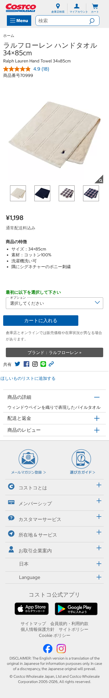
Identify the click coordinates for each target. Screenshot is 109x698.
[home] (21, 7)
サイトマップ (33, 623)
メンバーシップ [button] (35, 503)
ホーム (8, 35)
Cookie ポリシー (54, 635)
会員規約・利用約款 (69, 623)
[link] (17, 364)
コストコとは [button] (33, 488)
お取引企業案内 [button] (35, 551)
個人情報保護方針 (37, 629)
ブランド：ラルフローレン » (54, 352)
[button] (94, 21)
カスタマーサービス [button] (40, 519)
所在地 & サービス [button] (38, 535)
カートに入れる (40, 320)
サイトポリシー (73, 629)
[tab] (54, 486)
